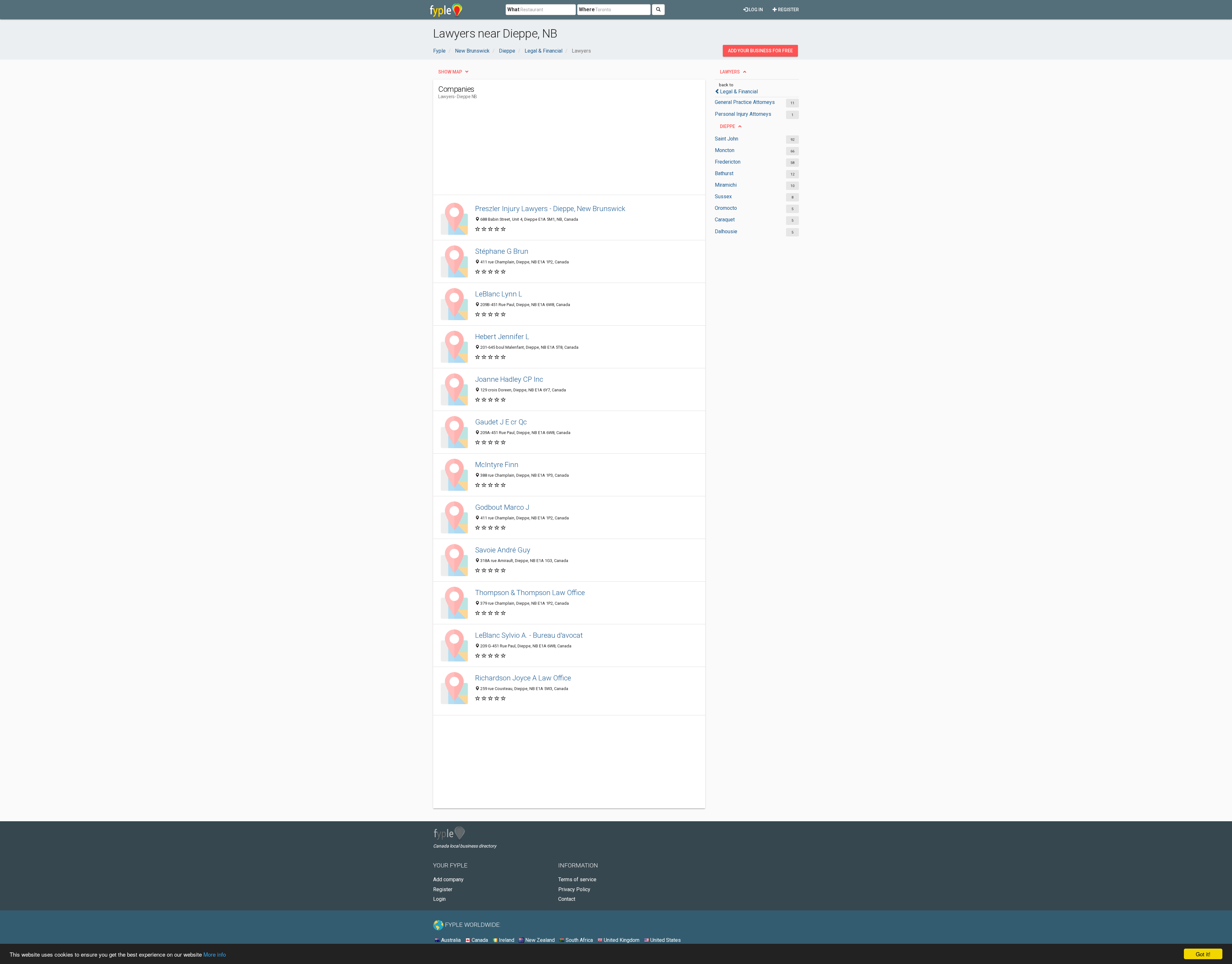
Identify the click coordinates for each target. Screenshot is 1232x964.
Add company (448, 879)
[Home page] (446, 10)
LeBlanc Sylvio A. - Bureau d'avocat (529, 635)
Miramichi (726, 185)
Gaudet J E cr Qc (501, 422)
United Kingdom (621, 940)
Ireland (506, 940)
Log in (755, 9)
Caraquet (725, 220)
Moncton (724, 150)
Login (439, 899)
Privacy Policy (574, 889)
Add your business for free (760, 50)
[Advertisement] (555, 150)
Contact (566, 899)
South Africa (578, 940)
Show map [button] (450, 71)
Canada (479, 940)
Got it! (1203, 954)
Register (788, 9)
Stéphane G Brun (501, 251)
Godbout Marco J (502, 507)
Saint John (726, 139)
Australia (450, 940)
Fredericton (727, 162)
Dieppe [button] (727, 126)
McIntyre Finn (496, 464)
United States (665, 940)
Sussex (723, 196)
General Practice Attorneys (745, 102)
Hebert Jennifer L (502, 336)
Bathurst (724, 173)
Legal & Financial (739, 92)
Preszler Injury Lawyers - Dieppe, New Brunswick (550, 208)
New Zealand (539, 940)
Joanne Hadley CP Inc (509, 379)
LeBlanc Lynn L (498, 294)
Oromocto (726, 208)
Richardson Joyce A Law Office (523, 678)
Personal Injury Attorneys (743, 114)
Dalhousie (726, 231)
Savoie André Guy (502, 550)
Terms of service (577, 879)
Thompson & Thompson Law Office (530, 592)
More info (214, 954)
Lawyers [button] (730, 71)
